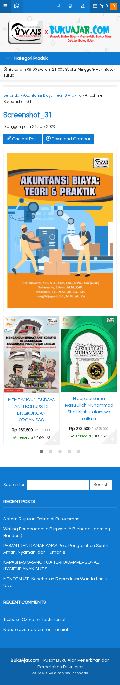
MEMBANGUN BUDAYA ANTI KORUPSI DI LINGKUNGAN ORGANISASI (31, 410)
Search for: (14, 485)
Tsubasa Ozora (18, 619)
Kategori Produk (30, 58)
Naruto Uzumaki (20, 629)
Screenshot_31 (27, 115)
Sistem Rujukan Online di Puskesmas (41, 519)
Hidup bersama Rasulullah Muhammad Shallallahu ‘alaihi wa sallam (89, 408)
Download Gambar (71, 139)
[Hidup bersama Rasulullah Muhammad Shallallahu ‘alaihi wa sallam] (89, 353)
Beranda (11, 96)
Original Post (24, 139)
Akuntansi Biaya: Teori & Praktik (52, 96)
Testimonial (53, 619)
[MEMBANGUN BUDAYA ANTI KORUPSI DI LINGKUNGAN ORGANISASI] (31, 354)
